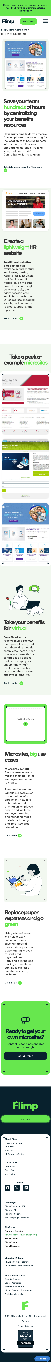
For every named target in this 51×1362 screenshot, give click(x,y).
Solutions (9, 1150)
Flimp (4, 29)
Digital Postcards (13, 1283)
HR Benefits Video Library (17, 1262)
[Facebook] (7, 1188)
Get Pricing (10, 1174)
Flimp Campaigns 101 (15, 1206)
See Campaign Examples (17, 1217)
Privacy (25, 1321)
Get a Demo (10, 1170)
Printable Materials (14, 1294)
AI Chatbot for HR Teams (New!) (21, 1234)
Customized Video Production (19, 1265)
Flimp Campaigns (18, 29)
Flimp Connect (12, 1242)
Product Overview (13, 1143)
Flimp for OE (10, 1210)
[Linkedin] (26, 1188)
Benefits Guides (12, 1279)
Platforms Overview (14, 1231)
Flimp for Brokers (13, 1214)
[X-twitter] (17, 1188)
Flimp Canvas (11, 1238)
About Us (9, 1146)
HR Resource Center (14, 1154)
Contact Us (10, 1166)
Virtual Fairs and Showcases (18, 1290)
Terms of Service (25, 1326)
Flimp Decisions (12, 1246)
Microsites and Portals (15, 1286)
